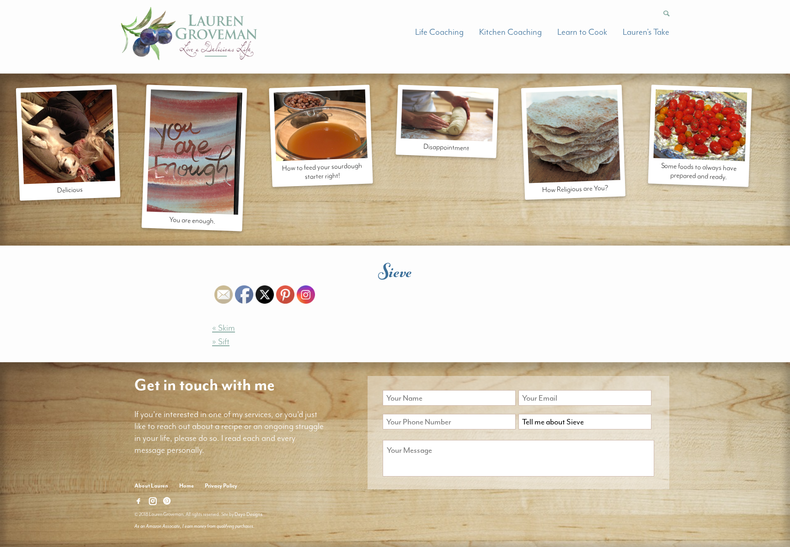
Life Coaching (439, 32)
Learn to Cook (582, 32)
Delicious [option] (70, 190)
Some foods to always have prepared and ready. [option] (699, 171)
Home (186, 485)
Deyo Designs (248, 514)
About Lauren (151, 485)
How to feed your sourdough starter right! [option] (322, 171)
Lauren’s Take (646, 32)
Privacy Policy (221, 485)
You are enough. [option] (192, 220)
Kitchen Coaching (510, 32)
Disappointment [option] (446, 147)
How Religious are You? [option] (575, 188)
